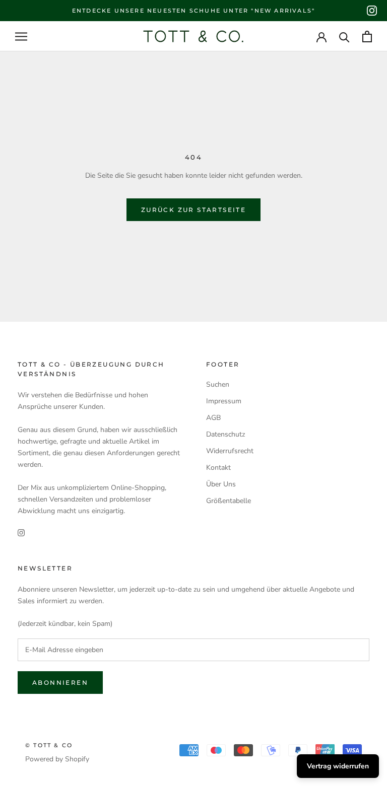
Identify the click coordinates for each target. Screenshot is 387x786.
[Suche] (344, 36)
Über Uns (221, 484)
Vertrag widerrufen (338, 766)
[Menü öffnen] (21, 36)
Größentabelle (228, 501)
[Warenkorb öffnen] (367, 36)
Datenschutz (225, 434)
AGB (213, 417)
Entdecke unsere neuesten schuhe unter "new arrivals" (193, 10)
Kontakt (218, 467)
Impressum (223, 401)
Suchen (217, 384)
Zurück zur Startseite (193, 209)
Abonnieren (60, 682)
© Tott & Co (49, 745)
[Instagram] (372, 10)
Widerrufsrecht (229, 451)
